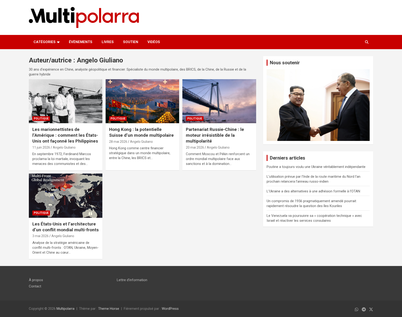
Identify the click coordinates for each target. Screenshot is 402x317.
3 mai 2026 (40, 236)
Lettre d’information (132, 280)
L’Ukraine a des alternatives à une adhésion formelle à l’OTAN (313, 191)
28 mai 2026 (118, 141)
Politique (41, 118)
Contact (35, 286)
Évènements (80, 42)
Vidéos (153, 42)
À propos (36, 280)
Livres (108, 42)
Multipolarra (65, 309)
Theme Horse (108, 309)
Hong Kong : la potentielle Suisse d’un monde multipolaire (141, 132)
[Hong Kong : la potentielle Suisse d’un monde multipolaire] (142, 101)
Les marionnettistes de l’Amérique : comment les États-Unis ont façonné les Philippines (65, 135)
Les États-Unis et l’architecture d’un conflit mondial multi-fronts (65, 226)
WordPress (170, 309)
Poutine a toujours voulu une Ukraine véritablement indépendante (316, 167)
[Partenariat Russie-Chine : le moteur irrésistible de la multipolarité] (219, 101)
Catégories (45, 42)
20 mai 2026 (195, 147)
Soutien (130, 42)
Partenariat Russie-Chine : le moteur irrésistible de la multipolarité (215, 135)
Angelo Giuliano (64, 147)
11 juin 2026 (41, 147)
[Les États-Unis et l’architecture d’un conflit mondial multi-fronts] (66, 196)
